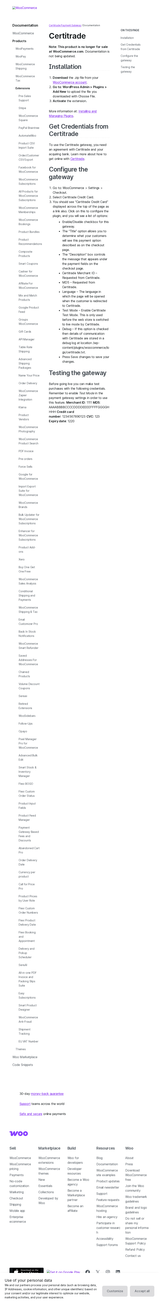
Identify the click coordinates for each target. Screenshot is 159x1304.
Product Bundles (29, 231)
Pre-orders (25, 458)
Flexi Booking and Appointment (27, 936)
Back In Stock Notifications (27, 633)
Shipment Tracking (24, 1031)
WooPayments (25, 48)
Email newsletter (107, 1187)
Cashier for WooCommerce (28, 273)
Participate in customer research (108, 1227)
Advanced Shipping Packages (25, 363)
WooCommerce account (70, 82)
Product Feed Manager (27, 817)
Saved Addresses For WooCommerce (28, 660)
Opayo (23, 731)
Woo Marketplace (24, 1057)
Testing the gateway (77, 373)
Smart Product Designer (28, 1007)
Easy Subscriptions (27, 995)
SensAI (23, 965)
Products (19, 41)
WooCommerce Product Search (28, 441)
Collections (46, 1192)
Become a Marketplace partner (76, 1195)
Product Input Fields (27, 805)
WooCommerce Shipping (25, 66)
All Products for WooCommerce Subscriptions (28, 196)
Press (129, 1164)
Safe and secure (31, 1114)
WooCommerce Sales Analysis (28, 581)
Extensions (23, 88)
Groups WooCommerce (28, 321)
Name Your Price (29, 375)
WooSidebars (27, 715)
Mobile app (17, 1211)
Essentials (45, 1186)
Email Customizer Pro (28, 621)
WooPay (21, 56)
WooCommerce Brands (28, 505)
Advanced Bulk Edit (28, 757)
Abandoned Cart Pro (29, 850)
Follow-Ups (26, 723)
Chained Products (24, 674)
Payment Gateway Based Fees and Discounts (29, 834)
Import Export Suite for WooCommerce (28, 491)
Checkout (16, 1198)
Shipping (15, 1204)
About (129, 1158)
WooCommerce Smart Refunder (28, 645)
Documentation (107, 1164)
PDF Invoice (26, 451)
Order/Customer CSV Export (29, 157)
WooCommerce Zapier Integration (28, 395)
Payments (17, 1175)
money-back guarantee (47, 1094)
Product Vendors (24, 417)
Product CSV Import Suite (27, 145)
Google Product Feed (29, 309)
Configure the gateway (68, 173)
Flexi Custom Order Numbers (28, 910)
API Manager (27, 339)
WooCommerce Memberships (28, 210)
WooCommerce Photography (28, 429)
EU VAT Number (28, 1041)
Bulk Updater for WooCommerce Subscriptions (29, 519)
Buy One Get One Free (27, 569)
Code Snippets (22, 1065)
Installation (65, 66)
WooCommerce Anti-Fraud (28, 1019)
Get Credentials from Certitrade (78, 130)
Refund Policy (135, 1249)
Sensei (23, 696)
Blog (99, 1158)
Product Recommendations (30, 241)
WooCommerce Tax (25, 78)
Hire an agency (107, 1217)
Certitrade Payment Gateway (65, 25)
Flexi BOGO (26, 783)
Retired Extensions (25, 706)
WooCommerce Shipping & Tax (28, 609)
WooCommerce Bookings (28, 222)
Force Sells (25, 466)
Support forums (107, 1245)
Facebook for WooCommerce (28, 169)
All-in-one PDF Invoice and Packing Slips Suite (28, 979)
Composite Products (25, 254)
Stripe (22, 108)
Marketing (16, 1192)
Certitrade (77, 159)
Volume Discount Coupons (29, 686)
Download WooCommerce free (136, 1175)
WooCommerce (23, 33)
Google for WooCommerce (28, 476)
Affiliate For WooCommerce (28, 285)
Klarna (22, 407)
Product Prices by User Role (28, 898)
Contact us (133, 1256)
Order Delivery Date (28, 862)
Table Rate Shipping (25, 349)
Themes (21, 1049)
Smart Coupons (28, 263)
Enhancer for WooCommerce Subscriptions (28, 535)
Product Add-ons (27, 549)
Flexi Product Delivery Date (27, 922)
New (41, 1180)
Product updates (108, 1181)
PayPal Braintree (29, 127)
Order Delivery (28, 383)
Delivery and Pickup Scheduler (27, 953)
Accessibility (104, 1239)
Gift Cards (25, 331)
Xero (22, 559)
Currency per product (27, 874)
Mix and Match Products (28, 297)
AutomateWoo (27, 135)
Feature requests (107, 1200)
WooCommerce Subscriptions (28, 181)
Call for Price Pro (27, 886)
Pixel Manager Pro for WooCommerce (28, 743)
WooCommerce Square (28, 118)
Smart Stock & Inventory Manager (27, 772)
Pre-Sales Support (25, 98)
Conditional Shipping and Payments (27, 595)
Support (25, 1104)
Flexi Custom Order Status (27, 793)
